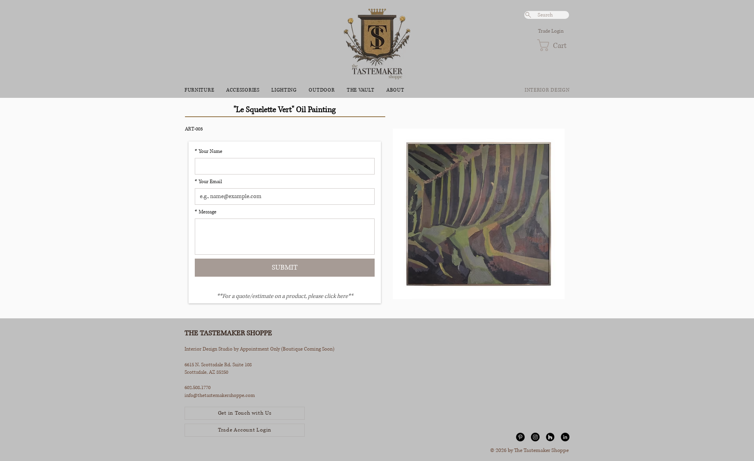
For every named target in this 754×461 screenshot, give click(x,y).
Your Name (208, 151)
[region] (478, 210)
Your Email (208, 181)
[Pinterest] (520, 437)
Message (205, 212)
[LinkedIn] (565, 437)
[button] (553, 45)
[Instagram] (535, 437)
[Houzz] (550, 437)
